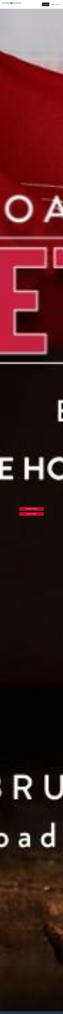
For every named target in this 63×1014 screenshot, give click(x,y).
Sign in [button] (57, 4)
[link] (11, 3)
